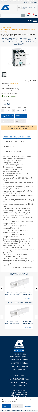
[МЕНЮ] (35, 21)
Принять (6, 406)
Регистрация (34, 2)
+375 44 (20, 394)
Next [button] (36, 288)
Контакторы (14, 83)
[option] (19, 288)
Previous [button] (1, 288)
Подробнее (27, 406)
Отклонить (17, 406)
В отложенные (20, 116)
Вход (27, 2)
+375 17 (20, 393)
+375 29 (20, 396)
